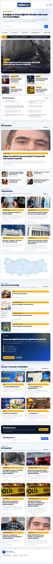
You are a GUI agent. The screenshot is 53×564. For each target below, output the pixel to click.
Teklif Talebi (19, 357)
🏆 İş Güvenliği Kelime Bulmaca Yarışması (29, 36)
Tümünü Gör (46, 127)
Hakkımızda (21, 555)
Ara (46, 26)
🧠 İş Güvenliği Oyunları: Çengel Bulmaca (9, 36)
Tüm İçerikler (44, 438)
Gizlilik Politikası (15, 555)
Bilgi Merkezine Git (43, 429)
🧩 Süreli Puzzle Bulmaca (45, 36)
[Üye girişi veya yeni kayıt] (47, 5)
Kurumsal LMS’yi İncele (9, 357)
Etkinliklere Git (45, 368)
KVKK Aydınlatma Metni (7, 555)
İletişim (26, 555)
